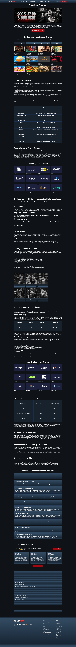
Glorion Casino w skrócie (19, 580)
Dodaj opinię (57, 548)
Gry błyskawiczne (43, 43)
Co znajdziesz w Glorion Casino (20, 582)
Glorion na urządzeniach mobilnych (21, 595)
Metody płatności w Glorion (20, 593)
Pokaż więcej (38, 565)
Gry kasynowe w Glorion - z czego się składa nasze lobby (25, 586)
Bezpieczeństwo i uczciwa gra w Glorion (22, 597)
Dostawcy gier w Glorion (19, 584)
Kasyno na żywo (31, 43)
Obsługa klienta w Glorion (19, 599)
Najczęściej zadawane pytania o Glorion (22, 601)
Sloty (56, 43)
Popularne (18, 43)
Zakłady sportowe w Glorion (20, 588)
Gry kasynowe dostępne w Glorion (21, 575)
